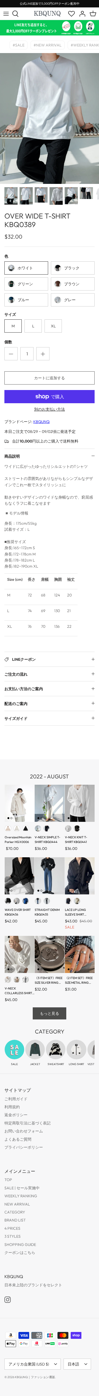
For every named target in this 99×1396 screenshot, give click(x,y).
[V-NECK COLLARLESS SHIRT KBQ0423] (19, 954)
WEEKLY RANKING (20, 1195)
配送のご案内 (16, 703)
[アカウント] (81, 14)
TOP (8, 1179)
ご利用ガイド (16, 1098)
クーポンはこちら (19, 1252)
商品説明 (12, 456)
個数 (8, 341)
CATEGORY (14, 1212)
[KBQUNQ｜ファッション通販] (47, 13)
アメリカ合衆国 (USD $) (29, 1364)
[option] (49, 118)
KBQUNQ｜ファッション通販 (35, 1377)
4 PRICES (12, 1228)
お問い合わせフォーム (23, 1131)
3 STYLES (12, 1236)
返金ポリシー (16, 1114)
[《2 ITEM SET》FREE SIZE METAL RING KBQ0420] (80, 954)
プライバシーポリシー (23, 1147)
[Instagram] (7, 1300)
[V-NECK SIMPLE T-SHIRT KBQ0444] (49, 803)
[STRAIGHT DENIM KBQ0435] (49, 875)
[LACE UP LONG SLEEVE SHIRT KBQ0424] (80, 875)
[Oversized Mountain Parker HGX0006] (19, 803)
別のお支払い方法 (49, 409)
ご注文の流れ (16, 674)
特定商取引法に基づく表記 (27, 1123)
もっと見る (49, 1013)
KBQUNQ (41, 421)
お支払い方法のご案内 (23, 688)
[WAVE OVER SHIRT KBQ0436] (19, 875)
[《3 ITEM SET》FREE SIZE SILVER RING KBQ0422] (49, 954)
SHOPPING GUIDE (20, 1244)
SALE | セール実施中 (22, 1187)
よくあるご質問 (17, 1139)
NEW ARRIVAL (17, 1204)
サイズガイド (16, 718)
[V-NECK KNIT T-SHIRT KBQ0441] (80, 803)
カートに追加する (49, 377)
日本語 (73, 1364)
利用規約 (12, 1106)
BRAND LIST (15, 1220)
